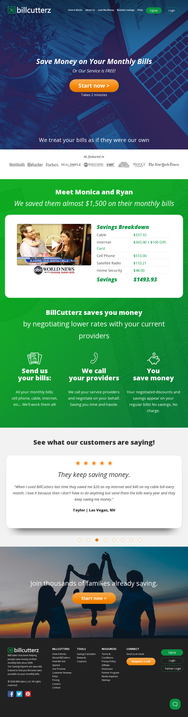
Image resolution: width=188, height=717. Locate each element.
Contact (56, 687)
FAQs (140, 10)
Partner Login (173, 668)
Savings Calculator (86, 654)
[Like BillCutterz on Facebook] (11, 694)
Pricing (55, 680)
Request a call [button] (141, 661)
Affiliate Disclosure (107, 667)
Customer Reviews (61, 672)
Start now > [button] (94, 85)
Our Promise (59, 668)
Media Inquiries (110, 676)
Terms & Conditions (107, 655)
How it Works (75, 10)
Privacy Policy (109, 661)
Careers (56, 683)
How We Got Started (58, 663)
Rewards (81, 657)
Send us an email (135, 654)
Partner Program (110, 672)
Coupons (81, 661)
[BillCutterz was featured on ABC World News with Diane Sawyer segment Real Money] (54, 249)
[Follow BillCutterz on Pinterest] (28, 694)
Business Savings (126, 10)
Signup (154, 10)
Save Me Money (106, 10)
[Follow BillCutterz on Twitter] (19, 694)
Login (171, 10)
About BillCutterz (61, 657)
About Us (90, 10)
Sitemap (106, 680)
